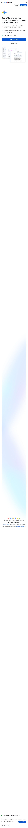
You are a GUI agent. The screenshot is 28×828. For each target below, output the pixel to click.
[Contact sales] (14, 43)
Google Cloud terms (22, 819)
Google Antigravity (19, 453)
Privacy (9, 819)
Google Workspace (20, 526)
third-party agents (15, 165)
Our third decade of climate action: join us (11, 815)
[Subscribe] (22, 821)
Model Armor (19, 220)
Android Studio (11, 454)
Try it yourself (9, 411)
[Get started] (23, 5)
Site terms (14, 819)
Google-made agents (12, 159)
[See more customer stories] (14, 684)
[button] (14, 85)
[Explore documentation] (14, 771)
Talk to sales (6, 524)
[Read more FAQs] (14, 767)
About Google (4, 819)
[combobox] (5, 825)
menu (2, 2)
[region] (14, 425)
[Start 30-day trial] (14, 39)
